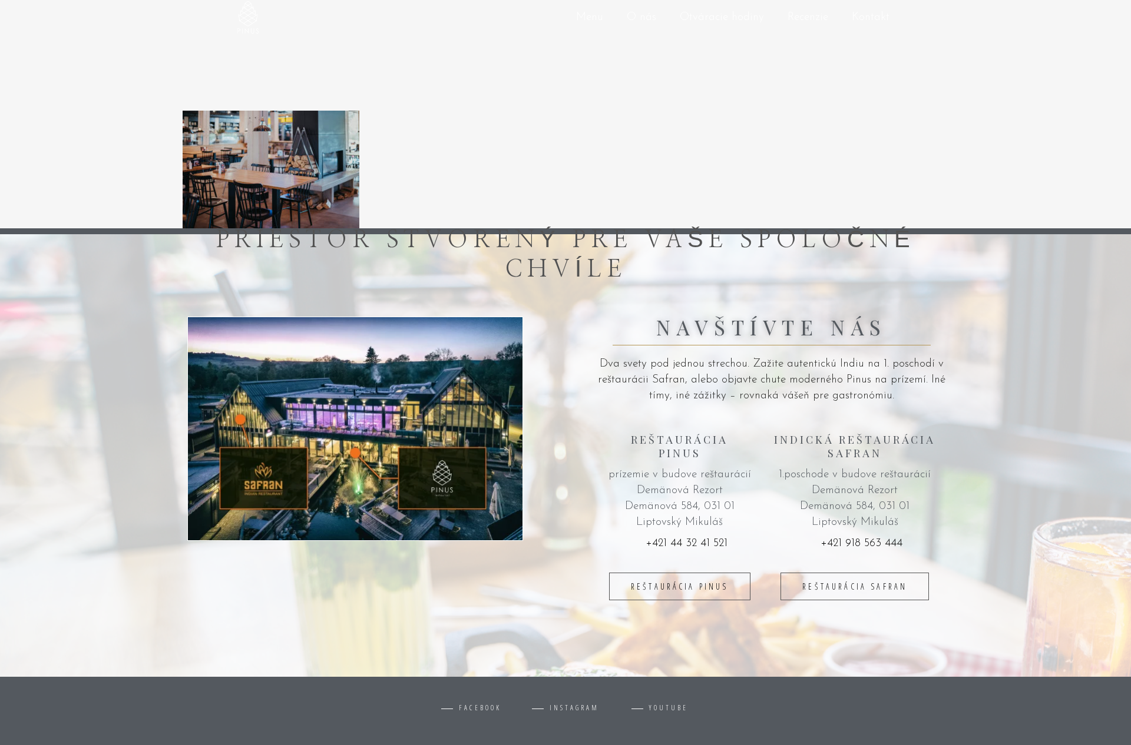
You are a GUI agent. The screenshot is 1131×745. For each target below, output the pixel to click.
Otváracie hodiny (722, 17)
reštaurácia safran (854, 586)
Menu (589, 17)
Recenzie (808, 17)
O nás (641, 17)
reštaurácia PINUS (680, 586)
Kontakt (870, 17)
